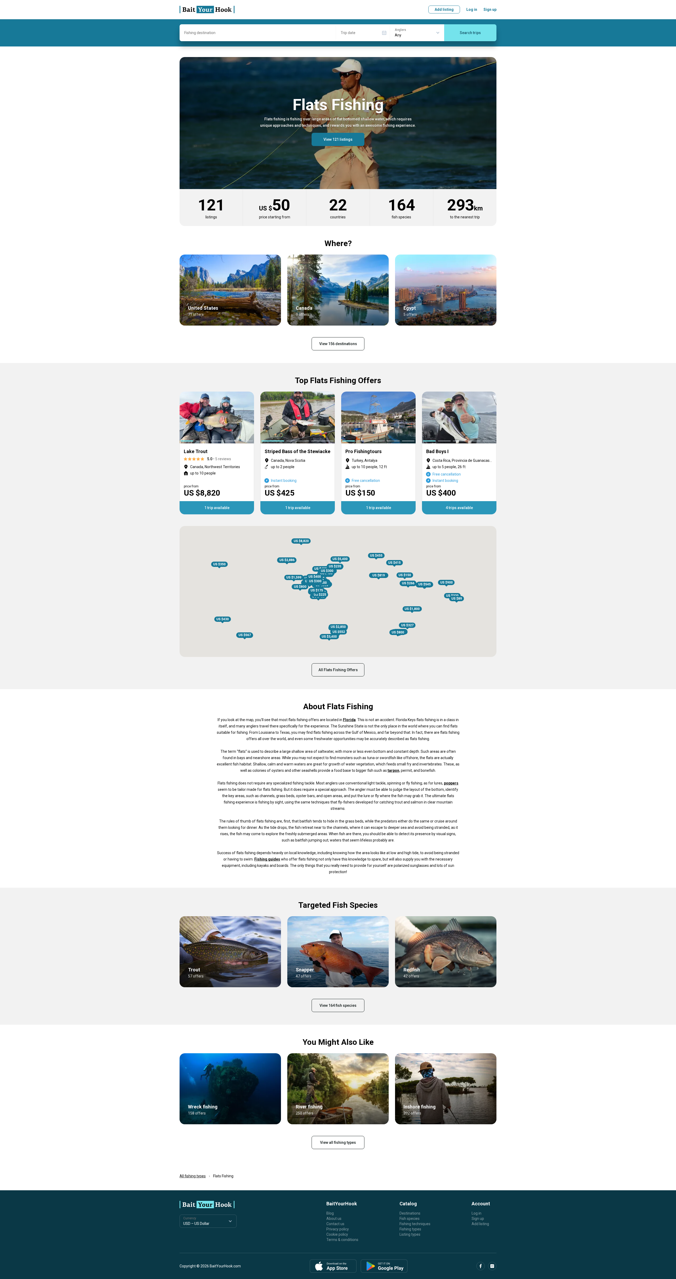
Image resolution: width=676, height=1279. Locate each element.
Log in (471, 9)
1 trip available (216, 508)
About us (333, 1218)
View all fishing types (338, 1142)
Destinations (410, 1213)
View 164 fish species (338, 1005)
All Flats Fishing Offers (338, 670)
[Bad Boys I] (459, 453)
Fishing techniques (415, 1224)
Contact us (335, 1224)
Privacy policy (337, 1229)
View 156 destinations (338, 344)
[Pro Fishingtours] (378, 453)
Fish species (410, 1218)
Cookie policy (337, 1234)
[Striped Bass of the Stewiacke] (297, 453)
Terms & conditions (342, 1240)
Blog (330, 1213)
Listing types (410, 1234)
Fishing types (410, 1229)
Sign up (489, 9)
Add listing (444, 9)
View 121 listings (338, 139)
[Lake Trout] (217, 453)
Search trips (470, 33)
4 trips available (459, 508)
